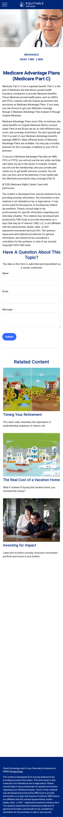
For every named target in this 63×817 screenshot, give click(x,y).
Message (7, 309)
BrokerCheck (16, 771)
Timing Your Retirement (22, 414)
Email (5, 291)
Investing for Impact (19, 545)
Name (5, 273)
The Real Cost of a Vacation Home (31, 480)
